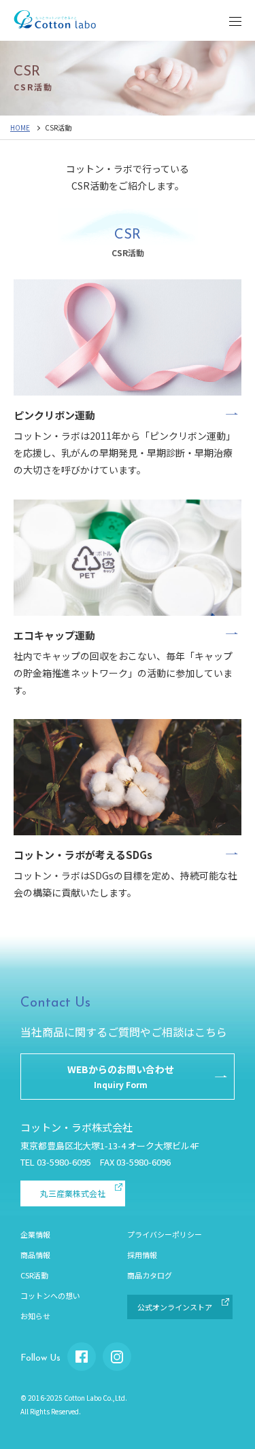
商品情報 (35, 1254)
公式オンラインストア (174, 1307)
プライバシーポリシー (164, 1234)
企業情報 (35, 1234)
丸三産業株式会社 (72, 1193)
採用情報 (142, 1254)
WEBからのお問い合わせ (120, 1076)
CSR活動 (34, 1275)
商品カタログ (149, 1275)
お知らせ (35, 1315)
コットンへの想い (50, 1295)
